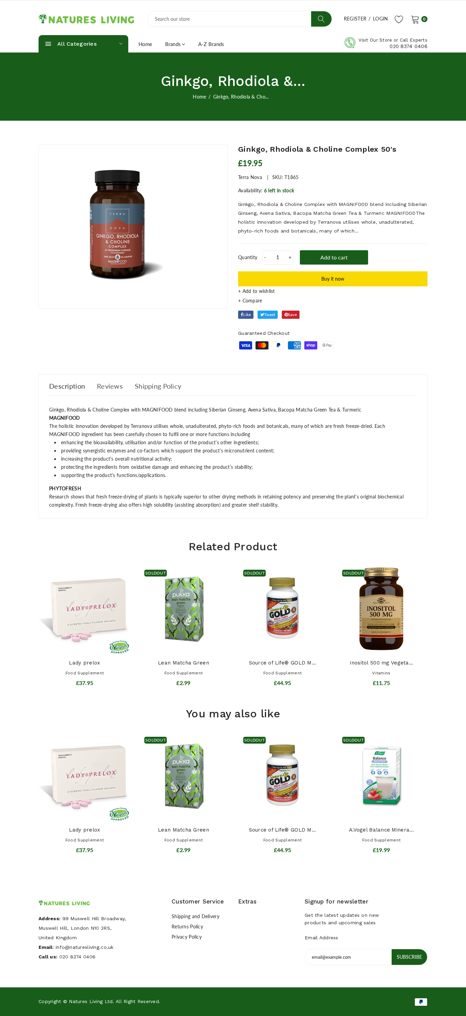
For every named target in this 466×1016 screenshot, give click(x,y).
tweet (269, 314)
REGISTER (355, 18)
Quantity (247, 257)
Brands (173, 44)
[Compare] (332, 300)
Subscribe (409, 957)
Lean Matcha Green (183, 663)
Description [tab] (67, 386)
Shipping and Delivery (195, 916)
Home (145, 44)
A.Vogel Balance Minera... (381, 830)
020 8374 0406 (408, 46)
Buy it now (332, 279)
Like (247, 314)
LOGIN (380, 18)
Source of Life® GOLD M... (282, 663)
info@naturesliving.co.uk (85, 947)
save (292, 314)
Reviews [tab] (110, 386)
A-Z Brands (211, 44)
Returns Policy (187, 926)
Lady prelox (84, 663)
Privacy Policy (187, 937)
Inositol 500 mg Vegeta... (381, 663)
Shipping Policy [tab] (158, 386)
